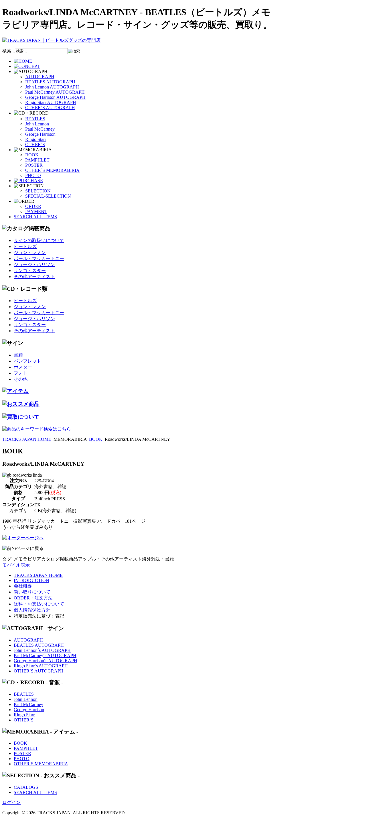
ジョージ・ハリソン (34, 264)
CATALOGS (26, 787)
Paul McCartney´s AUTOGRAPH (45, 655)
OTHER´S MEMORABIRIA (52, 170)
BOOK (32, 154)
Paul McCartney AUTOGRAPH (55, 92)
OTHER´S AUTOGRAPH (50, 107)
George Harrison (40, 134)
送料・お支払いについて (39, 603)
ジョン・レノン (30, 252)
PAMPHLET (37, 160)
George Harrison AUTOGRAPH (55, 97)
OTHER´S (35, 144)
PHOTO (33, 175)
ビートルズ (25, 246)
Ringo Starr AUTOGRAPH (50, 102)
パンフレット (27, 361)
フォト (20, 373)
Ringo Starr (35, 139)
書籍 (18, 355)
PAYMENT (36, 211)
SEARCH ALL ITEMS (35, 216)
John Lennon (37, 123)
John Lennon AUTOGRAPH (52, 86)
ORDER (33, 206)
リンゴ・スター (30, 270)
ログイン (11, 802)
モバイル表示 (16, 565)
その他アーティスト (34, 276)
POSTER (34, 165)
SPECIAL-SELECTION (48, 196)
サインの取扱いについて (39, 240)
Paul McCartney (40, 129)
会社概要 (23, 585)
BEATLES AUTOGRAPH (50, 81)
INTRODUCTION (31, 580)
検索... (8, 50)
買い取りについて (32, 591)
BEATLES (35, 118)
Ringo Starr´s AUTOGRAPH (41, 665)
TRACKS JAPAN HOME (26, 439)
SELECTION (38, 190)
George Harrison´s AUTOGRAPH (45, 660)
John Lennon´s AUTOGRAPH (42, 650)
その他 (20, 379)
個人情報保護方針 (32, 609)
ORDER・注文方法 (33, 597)
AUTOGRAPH (39, 76)
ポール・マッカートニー (39, 258)
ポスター (23, 367)
